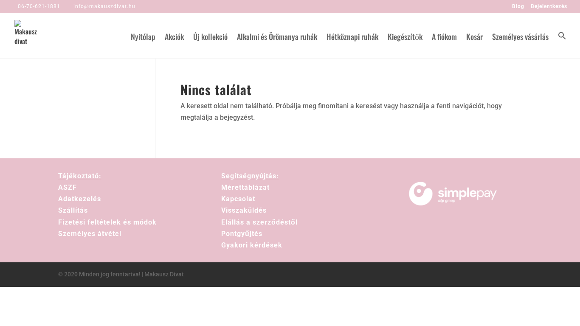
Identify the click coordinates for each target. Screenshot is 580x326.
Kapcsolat (238, 199)
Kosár (474, 38)
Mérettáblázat (245, 187)
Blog (518, 6)
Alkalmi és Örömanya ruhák (277, 38)
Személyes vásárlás (520, 38)
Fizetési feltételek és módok (107, 222)
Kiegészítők (405, 38)
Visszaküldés (244, 210)
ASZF (67, 187)
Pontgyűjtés (241, 234)
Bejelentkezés (549, 6)
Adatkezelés (79, 199)
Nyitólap (143, 38)
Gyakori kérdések (251, 245)
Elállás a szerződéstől (259, 222)
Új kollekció (210, 38)
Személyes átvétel (89, 234)
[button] (562, 45)
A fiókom (444, 38)
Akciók (174, 38)
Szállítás (73, 210)
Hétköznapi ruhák (352, 38)
